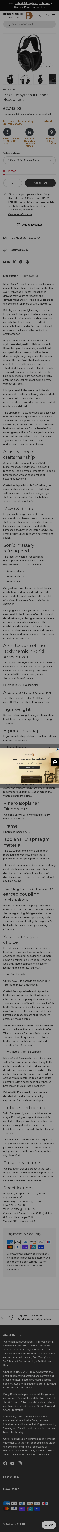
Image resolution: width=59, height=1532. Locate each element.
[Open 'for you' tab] (55, 762)
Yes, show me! (29, 767)
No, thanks (29, 771)
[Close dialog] (57, 749)
